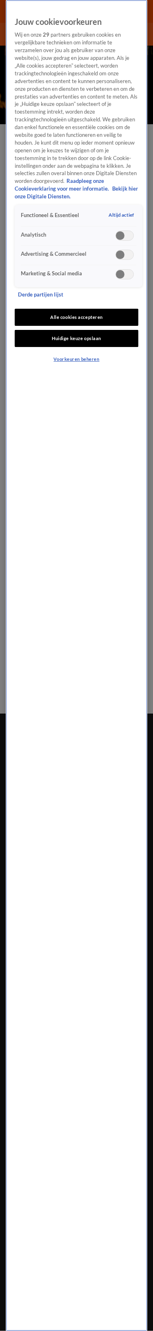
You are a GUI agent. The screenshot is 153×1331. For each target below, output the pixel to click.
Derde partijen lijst (40, 295)
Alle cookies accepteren (76, 317)
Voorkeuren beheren (76, 359)
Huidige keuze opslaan (76, 338)
